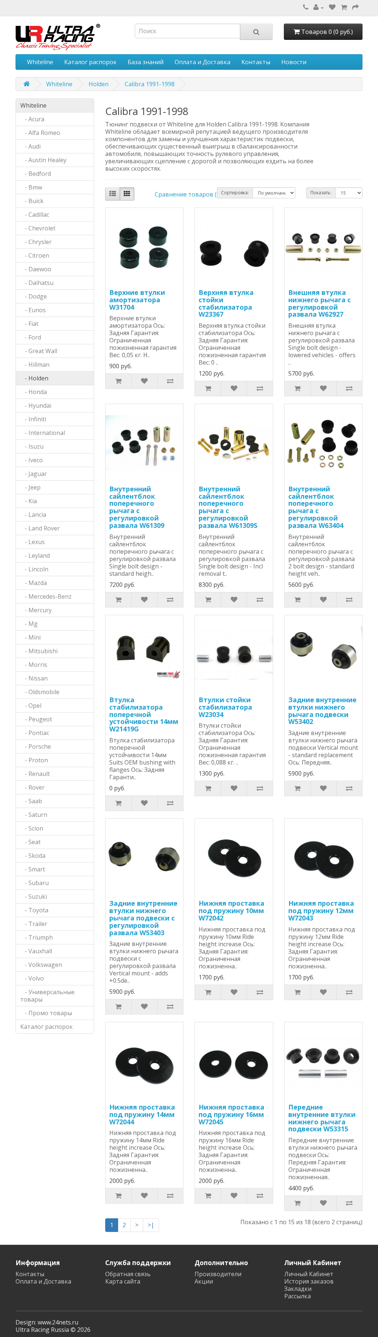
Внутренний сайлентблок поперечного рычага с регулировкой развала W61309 (136, 507)
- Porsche (35, 746)
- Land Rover (40, 528)
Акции (204, 1281)
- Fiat (29, 324)
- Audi (30, 146)
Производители (218, 1274)
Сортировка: (235, 192)
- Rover (32, 787)
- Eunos (33, 310)
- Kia (28, 501)
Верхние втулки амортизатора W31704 (137, 299)
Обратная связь (128, 1274)
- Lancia (33, 515)
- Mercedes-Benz (46, 596)
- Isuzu (32, 446)
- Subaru (34, 883)
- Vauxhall (36, 951)
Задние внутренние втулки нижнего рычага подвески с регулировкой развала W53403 (143, 918)
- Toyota (34, 910)
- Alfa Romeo (40, 133)
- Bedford (35, 174)
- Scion (31, 828)
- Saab (31, 801)
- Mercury (36, 610)
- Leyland (35, 555)
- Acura (32, 119)
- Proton (34, 760)
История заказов (309, 1281)
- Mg (29, 624)
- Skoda (32, 856)
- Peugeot (36, 719)
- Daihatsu (37, 283)
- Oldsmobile (39, 692)
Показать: (320, 192)
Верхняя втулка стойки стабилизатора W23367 (226, 303)
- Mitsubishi (39, 651)
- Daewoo (35, 269)
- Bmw (31, 187)
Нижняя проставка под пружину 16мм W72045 (231, 1114)
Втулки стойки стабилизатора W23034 (225, 707)
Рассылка (297, 1296)
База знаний (146, 62)
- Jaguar (33, 474)
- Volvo (32, 978)
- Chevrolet (37, 228)
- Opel (30, 705)
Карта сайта (122, 1281)
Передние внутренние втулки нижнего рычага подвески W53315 (321, 1118)
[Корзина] (344, 7)
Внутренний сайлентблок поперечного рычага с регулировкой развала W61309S (228, 507)
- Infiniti (33, 419)
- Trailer (33, 924)
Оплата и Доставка (202, 62)
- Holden (34, 378)
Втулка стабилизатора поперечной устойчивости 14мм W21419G (143, 714)
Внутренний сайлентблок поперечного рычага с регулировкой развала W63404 (315, 507)
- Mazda (33, 583)
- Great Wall (38, 351)
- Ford (30, 337)
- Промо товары (46, 1013)
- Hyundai (35, 405)
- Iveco (31, 460)
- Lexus (32, 542)
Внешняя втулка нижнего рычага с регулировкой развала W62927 (319, 303)
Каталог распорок (90, 62)
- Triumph (36, 937)
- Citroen (34, 255)
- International (42, 433)
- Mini (30, 637)
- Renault (35, 774)
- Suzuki (33, 896)
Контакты (255, 62)
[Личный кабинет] (318, 7)
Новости (293, 62)
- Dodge (33, 296)
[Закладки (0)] (332, 7)
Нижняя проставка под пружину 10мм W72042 (231, 910)
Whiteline (40, 62)
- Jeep (30, 487)
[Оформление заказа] (355, 7)
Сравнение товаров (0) (188, 194)
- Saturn (33, 815)
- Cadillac (34, 214)
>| (151, 1225)
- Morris (33, 665)
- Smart (32, 869)
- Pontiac (34, 733)
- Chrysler (36, 242)
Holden (99, 84)
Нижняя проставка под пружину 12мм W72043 (321, 910)
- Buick (32, 201)
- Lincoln (34, 569)
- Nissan (34, 678)
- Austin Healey (43, 160)
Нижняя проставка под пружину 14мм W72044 (142, 1114)
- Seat (30, 842)
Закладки (298, 1289)
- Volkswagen (41, 965)
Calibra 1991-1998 (150, 84)
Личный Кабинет (308, 1274)
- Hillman (34, 365)
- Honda (33, 392)
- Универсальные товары (47, 995)
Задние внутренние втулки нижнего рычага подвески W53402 (322, 710)
